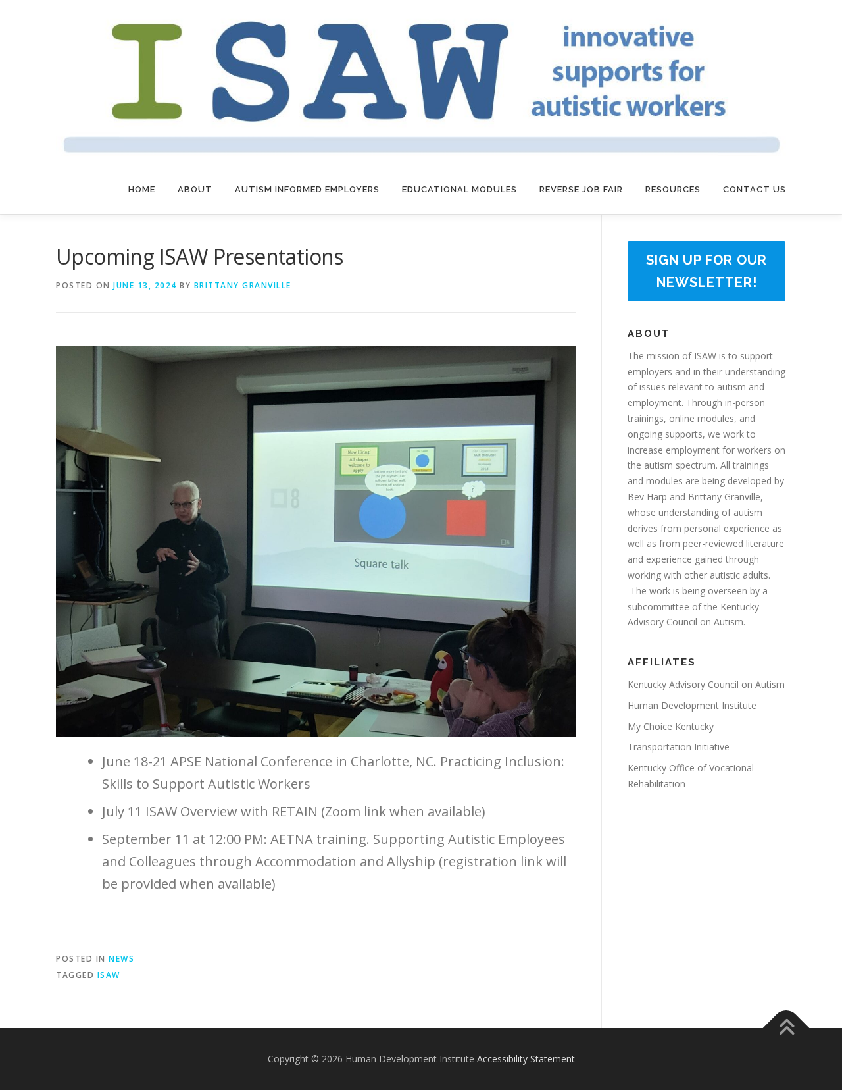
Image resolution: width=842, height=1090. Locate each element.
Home (141, 189)
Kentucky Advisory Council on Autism (706, 684)
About (195, 189)
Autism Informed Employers (307, 189)
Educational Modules (459, 189)
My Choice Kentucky (671, 726)
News (121, 958)
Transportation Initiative (679, 746)
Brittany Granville (242, 285)
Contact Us (754, 189)
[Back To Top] (786, 1028)
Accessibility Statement (526, 1058)
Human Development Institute (692, 705)
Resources (673, 189)
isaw (108, 975)
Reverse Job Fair (581, 189)
